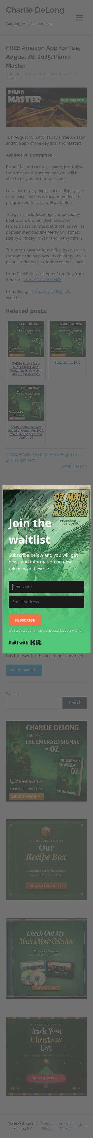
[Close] (84, 492)
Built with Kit (25, 642)
